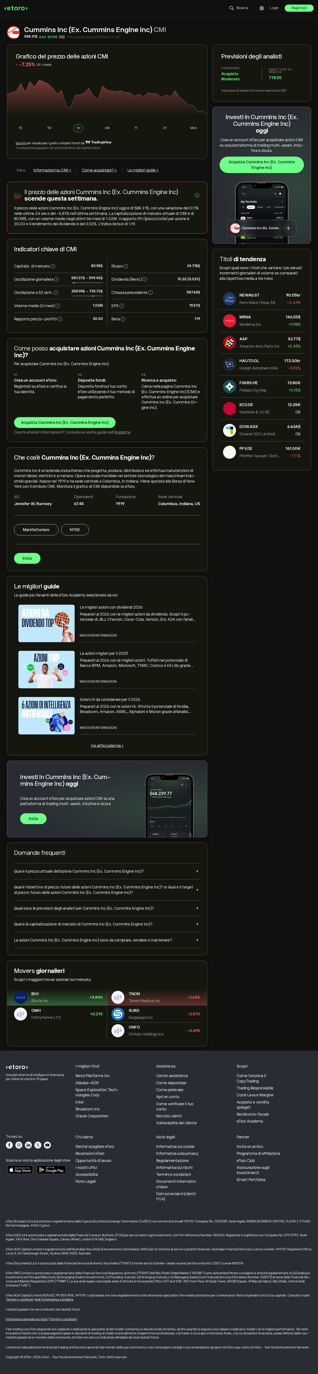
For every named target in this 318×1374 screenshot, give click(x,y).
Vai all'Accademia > (107, 746)
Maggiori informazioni (98, 635)
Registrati (299, 8)
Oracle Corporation (91, 1116)
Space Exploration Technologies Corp (97, 1092)
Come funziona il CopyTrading (251, 1078)
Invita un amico (250, 1146)
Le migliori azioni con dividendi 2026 (111, 607)
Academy (122, 432)
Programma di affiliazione (258, 1153)
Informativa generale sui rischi (27, 1319)
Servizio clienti (169, 1116)
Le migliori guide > (143, 170)
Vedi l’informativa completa (54, 1299)
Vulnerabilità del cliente (176, 1123)
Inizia (27, 558)
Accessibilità (86, 1174)
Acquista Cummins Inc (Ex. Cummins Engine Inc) (262, 165)
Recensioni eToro (89, 1153)
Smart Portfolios (251, 1180)
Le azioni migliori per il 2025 (104, 653)
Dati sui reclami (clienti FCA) (176, 1196)
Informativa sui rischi (174, 1167)
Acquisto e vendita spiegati (253, 1105)
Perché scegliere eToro (94, 1146)
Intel (79, 1102)
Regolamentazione (172, 1161)
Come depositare (171, 1083)
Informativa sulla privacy (177, 1153)
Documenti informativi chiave (176, 1184)
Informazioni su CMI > (52, 170)
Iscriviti (21, 143)
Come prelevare (169, 1090)
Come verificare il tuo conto (174, 1106)
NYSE (75, 530)
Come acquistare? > (99, 170)
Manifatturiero (36, 530)
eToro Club (246, 1161)
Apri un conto (167, 1097)
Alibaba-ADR (87, 1083)
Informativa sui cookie (175, 1146)
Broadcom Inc (87, 1109)
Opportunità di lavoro (93, 1161)
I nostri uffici (86, 1167)
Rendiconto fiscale (253, 1114)
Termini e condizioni (173, 1174)
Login (274, 8)
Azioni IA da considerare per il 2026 (110, 699)
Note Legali (85, 1181)
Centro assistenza (172, 1076)
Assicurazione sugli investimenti (253, 1170)
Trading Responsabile (255, 1088)
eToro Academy (250, 1121)
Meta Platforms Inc (92, 1076)
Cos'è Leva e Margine (255, 1095)
